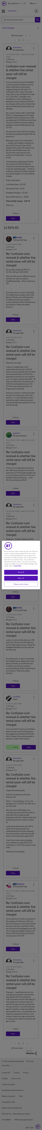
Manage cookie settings (21, 584)
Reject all (21, 578)
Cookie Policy (17, 566)
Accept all (21, 572)
